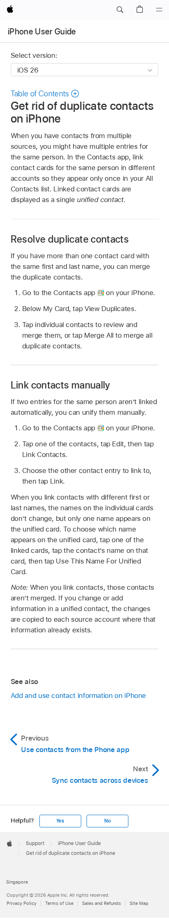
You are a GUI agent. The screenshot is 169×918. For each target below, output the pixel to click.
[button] (120, 10)
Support (35, 843)
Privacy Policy (22, 903)
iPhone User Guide (42, 31)
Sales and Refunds (101, 903)
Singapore (17, 882)
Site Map (139, 903)
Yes (60, 821)
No (107, 821)
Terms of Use (59, 903)
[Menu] (159, 10)
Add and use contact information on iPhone (78, 695)
